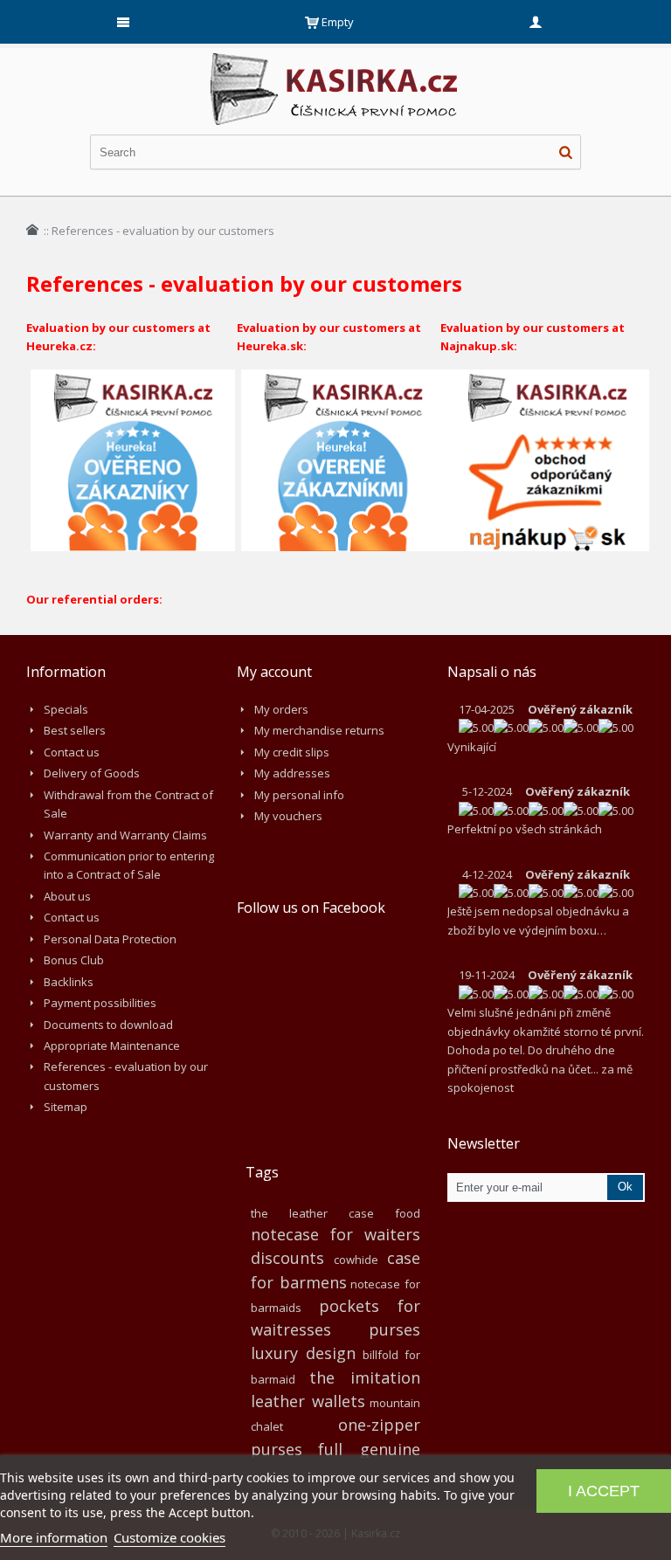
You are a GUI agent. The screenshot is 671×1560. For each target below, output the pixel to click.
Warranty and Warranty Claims (125, 835)
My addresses (292, 773)
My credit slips (291, 752)
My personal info (299, 795)
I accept (604, 1491)
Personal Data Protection (110, 939)
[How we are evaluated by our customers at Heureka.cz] (132, 378)
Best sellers (75, 730)
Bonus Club (74, 960)
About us (67, 896)
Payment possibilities (100, 1003)
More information (53, 1537)
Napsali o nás (491, 671)
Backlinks (68, 982)
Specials (66, 709)
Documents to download (108, 1024)
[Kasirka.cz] (335, 61)
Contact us (72, 752)
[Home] (32, 230)
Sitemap (65, 1107)
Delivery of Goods (92, 773)
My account (274, 671)
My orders (281, 709)
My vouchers (288, 816)
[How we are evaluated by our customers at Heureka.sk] (343, 378)
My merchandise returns (319, 730)
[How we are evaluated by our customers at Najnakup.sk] (547, 378)
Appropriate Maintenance (112, 1045)
